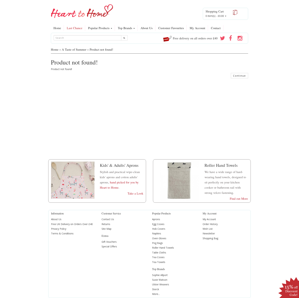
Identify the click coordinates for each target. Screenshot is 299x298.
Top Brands (125, 28)
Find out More (239, 198)
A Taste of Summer (74, 49)
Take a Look (135, 193)
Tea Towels (158, 262)
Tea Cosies (158, 257)
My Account (197, 28)
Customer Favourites (171, 28)
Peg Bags (157, 243)
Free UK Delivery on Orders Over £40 (72, 224)
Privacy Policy (58, 228)
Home (57, 28)
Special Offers (109, 246)
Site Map (106, 228)
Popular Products (99, 28)
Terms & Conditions (62, 233)
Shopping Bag (210, 238)
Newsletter (209, 233)
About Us (147, 28)
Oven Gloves (159, 238)
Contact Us (108, 219)
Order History (210, 224)
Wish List (208, 228)
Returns (106, 224)
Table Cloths (159, 252)
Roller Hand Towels (163, 247)
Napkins (156, 233)
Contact (216, 28)
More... (156, 294)
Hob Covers (158, 228)
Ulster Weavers (160, 284)
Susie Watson (159, 279)
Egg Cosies (158, 224)
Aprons (156, 219)
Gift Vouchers (109, 241)
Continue (239, 75)
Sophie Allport (160, 275)
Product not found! (101, 49)
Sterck (155, 289)
